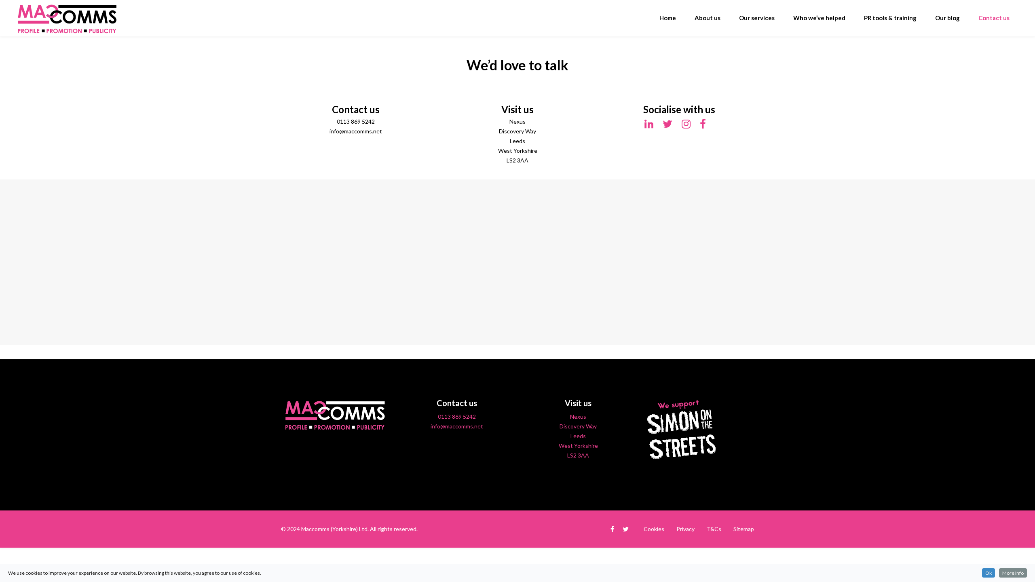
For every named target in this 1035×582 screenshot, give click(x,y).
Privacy (685, 528)
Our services (757, 17)
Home (667, 17)
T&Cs (714, 528)
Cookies (654, 528)
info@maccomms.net (457, 426)
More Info (1013, 573)
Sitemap (743, 528)
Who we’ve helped (819, 17)
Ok (988, 573)
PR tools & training (890, 17)
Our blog (947, 17)
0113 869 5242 (457, 416)
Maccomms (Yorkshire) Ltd (334, 528)
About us (707, 17)
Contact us (994, 17)
